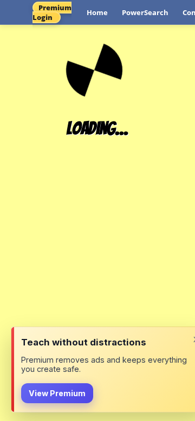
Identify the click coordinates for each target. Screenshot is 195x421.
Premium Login (52, 12)
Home (97, 12)
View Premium (57, 393)
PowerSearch (145, 12)
